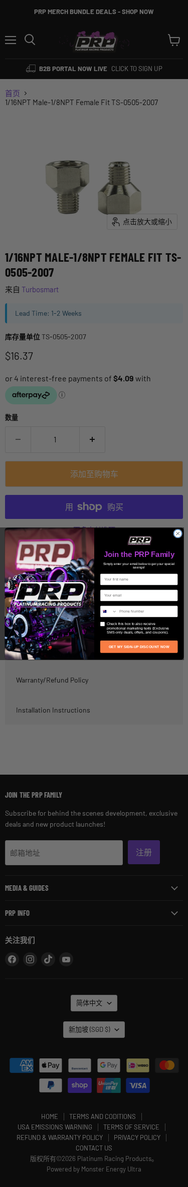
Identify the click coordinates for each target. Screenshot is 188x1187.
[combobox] (108, 611)
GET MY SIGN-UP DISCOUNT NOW (138, 647)
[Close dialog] (177, 533)
